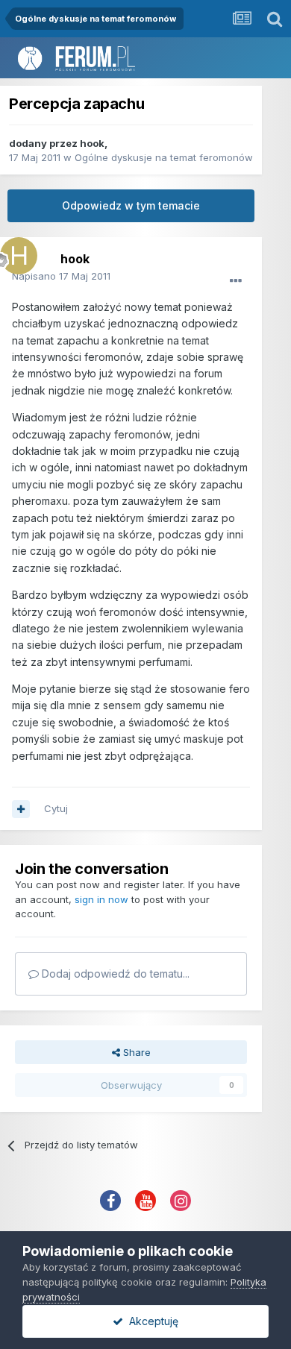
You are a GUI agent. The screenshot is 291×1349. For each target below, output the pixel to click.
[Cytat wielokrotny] (21, 809)
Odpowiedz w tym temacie (131, 205)
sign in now (101, 899)
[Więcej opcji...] (236, 281)
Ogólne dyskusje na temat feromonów (164, 157)
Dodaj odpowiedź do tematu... (114, 973)
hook (92, 143)
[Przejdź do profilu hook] (15, 252)
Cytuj (56, 808)
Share (135, 1052)
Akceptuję (150, 1321)
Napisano (61, 276)
